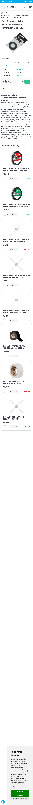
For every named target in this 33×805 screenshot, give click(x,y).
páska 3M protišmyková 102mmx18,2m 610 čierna (14, 347)
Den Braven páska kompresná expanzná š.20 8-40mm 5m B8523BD (16, 313)
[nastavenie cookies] (3, 802)
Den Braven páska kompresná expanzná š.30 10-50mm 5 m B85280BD (16, 171)
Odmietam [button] (20, 795)
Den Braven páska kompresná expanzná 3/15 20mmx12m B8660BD (16, 277)
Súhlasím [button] (20, 791)
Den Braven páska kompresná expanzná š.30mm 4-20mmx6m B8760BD (16, 206)
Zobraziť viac (5, 66)
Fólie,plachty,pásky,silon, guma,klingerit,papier (14, 15)
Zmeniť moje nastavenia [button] (20, 798)
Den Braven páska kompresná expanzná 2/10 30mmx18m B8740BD (16, 242)
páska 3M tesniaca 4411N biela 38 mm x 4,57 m (14, 383)
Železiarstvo (8, 13)
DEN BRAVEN (20, 70)
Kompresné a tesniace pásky (15, 17)
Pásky (3, 17)
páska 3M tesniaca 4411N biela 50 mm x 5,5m (14, 418)
